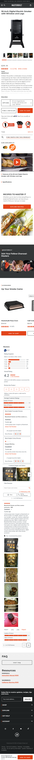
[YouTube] (21, 729)
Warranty (20, 746)
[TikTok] (29, 729)
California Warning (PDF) (10, 682)
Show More (4, 97)
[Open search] (4, 5)
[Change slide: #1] (3, 338)
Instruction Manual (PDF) (10, 675)
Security (4, 748)
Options (6, 103)
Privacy (4, 746)
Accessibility (26, 746)
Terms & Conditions (11, 746)
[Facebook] (13, 729)
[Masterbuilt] (17, 5)
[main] (17, 344)
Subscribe (28, 699)
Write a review (22, 69)
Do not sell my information (14, 748)
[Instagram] (5, 729)
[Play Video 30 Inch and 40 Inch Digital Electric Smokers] (17, 162)
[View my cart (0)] (30, 5)
